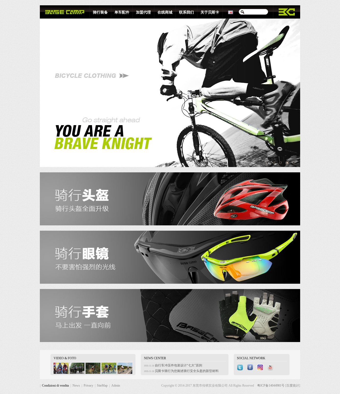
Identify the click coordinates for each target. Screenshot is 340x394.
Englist (230, 12)
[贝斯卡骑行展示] (61, 373)
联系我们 (186, 12)
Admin (115, 385)
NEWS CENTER (155, 358)
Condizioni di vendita (55, 385)
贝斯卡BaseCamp (64, 12)
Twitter (240, 367)
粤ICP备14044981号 (271, 385)
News (76, 385)
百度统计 (292, 385)
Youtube (271, 367)
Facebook (250, 367)
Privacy (88, 385)
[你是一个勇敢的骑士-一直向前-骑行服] (170, 93)
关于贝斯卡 (210, 12)
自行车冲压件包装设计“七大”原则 (178, 365)
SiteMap (102, 385)
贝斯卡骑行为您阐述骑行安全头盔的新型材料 (187, 371)
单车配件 (121, 12)
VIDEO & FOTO (65, 358)
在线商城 (165, 12)
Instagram (261, 367)
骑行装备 (100, 12)
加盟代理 (143, 12)
